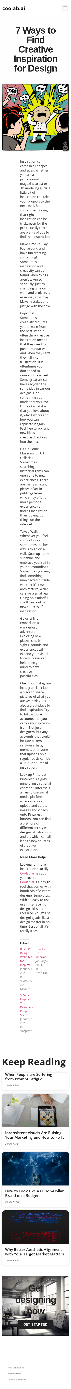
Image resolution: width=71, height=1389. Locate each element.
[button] (65, 8)
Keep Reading (34, 1061)
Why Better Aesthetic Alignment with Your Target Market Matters (34, 1252)
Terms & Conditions (17, 1380)
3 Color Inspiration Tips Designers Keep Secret (27, 1005)
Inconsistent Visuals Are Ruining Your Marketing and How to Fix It (34, 1135)
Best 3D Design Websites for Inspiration (27, 957)
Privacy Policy (14, 1374)
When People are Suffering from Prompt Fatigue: (28, 1077)
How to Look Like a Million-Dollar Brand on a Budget (34, 1193)
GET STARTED (35, 1324)
